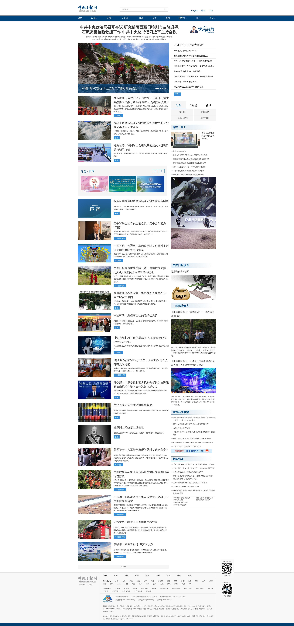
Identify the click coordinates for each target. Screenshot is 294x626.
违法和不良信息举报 (122, 596)
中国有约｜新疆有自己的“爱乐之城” (135, 315)
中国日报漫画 (181, 265)
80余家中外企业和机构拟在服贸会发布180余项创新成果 (193, 442)
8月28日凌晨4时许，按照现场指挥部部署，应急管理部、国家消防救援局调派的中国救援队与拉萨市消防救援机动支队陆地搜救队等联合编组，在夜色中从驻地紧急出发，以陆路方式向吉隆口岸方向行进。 (141, 483)
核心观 (182, 112)
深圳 (190, 584)
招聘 (189, 575)
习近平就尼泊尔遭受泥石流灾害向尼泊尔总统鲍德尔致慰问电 (144, 39)
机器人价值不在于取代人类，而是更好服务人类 (190, 155)
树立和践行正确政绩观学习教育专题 (188, 87)
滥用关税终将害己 (180, 271)
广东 (119, 584)
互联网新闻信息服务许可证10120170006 (144, 596)
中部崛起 (205, 112)
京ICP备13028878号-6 (164, 600)
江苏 (175, 581)
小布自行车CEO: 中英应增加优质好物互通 (188, 472)
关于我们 (82, 584)
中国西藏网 (200, 588)
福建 (189, 581)
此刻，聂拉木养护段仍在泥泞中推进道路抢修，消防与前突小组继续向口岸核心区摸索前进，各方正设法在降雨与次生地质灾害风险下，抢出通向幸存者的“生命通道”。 (141, 109)
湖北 (104, 584)
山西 (138, 581)
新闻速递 (178, 458)
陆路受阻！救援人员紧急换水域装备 (136, 521)
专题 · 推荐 (87, 171)
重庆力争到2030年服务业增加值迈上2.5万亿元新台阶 (192, 439)
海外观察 (118, 465)
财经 (137, 575)
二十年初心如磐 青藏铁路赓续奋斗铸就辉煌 (188, 171)
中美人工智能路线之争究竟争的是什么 (208, 135)
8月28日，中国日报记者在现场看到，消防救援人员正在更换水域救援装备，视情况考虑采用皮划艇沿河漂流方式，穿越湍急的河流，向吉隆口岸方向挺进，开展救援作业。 (141, 530)
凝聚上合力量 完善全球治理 (162, 37)
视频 (141, 18)
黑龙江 (160, 581)
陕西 (176, 584)
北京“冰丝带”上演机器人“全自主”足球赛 (187, 446)
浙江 (182, 581)
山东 (203, 581)
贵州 (154, 584)
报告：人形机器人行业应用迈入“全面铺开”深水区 (190, 424)
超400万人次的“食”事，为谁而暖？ (188, 71)
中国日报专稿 (120, 238)
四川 (147, 584)
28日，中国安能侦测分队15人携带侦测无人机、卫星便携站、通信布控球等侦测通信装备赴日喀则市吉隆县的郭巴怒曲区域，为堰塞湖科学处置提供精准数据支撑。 (141, 279)
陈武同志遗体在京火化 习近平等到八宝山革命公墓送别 (105, 37)
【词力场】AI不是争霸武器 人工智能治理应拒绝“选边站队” (194, 464)
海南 (133, 584)
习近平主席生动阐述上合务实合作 (139, 37)
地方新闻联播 (181, 412)
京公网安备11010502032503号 (125, 600)
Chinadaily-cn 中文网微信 (227, 589)
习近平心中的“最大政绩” (188, 44)
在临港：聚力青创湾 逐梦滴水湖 (133, 544)
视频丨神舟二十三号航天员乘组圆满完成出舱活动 (194, 66)
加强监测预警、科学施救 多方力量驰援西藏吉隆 (193, 76)
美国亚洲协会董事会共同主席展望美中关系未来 (190, 483)
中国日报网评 (182, 118)
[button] (157, 88)
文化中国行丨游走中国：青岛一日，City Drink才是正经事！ (194, 468)
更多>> (123, 567)
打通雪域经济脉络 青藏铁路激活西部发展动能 (189, 163)
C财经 (125, 18)
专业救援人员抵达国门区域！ (186, 51)
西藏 (169, 584)
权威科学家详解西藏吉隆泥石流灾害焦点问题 (141, 201)
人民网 (117, 588)
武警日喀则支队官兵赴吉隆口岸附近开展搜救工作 (112, 88)
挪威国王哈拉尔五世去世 (129, 427)
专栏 (154, 18)
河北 (131, 581)
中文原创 (118, 116)
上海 (168, 581)
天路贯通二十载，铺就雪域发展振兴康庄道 (188, 175)
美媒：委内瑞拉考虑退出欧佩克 (133, 404)
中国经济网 (176, 588)
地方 (198, 18)
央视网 (154, 588)
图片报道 (118, 261)
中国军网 (115, 591)
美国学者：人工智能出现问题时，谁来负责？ (141, 449)
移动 (203, 10)
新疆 (183, 584)
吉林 (152, 581)
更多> (177, 94)
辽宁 (145, 581)
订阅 (211, 10)
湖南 (112, 584)
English (194, 10)
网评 (183, 127)
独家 (179, 575)
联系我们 (89, 584)
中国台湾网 (188, 588)
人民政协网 (138, 591)
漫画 (168, 18)
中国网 (135, 588)
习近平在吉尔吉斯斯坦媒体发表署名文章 (106, 39)
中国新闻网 (126, 591)
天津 (124, 581)
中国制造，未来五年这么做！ (186, 82)
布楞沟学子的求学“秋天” (181, 428)
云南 (161, 584)
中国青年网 (164, 588)
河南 (211, 581)
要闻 (116, 138)
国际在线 (144, 588)
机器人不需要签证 (179, 151)
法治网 (148, 591)
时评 (93, 18)
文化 (211, 18)
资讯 (109, 18)
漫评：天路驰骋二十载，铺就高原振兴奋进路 (189, 167)
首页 (80, 18)
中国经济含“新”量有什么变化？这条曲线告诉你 (193, 61)
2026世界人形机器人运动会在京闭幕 (186, 486)
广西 (126, 584)
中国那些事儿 (181, 305)
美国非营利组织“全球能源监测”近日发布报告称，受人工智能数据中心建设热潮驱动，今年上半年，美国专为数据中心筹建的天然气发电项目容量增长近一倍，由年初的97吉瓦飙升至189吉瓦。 (141, 507)
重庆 (140, 584)
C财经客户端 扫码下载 (227, 568)
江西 (196, 581)
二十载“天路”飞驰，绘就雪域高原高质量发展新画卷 (191, 159)
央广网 (210, 588)
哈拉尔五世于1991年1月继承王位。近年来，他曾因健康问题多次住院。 (139, 433)
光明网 (105, 591)
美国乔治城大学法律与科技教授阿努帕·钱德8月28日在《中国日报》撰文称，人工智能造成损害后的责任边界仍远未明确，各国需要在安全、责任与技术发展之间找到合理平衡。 (141, 458)
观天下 (182, 18)
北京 (116, 581)
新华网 (126, 588)
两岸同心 (205, 118)
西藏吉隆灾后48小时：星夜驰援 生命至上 (191, 56)
